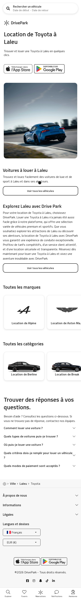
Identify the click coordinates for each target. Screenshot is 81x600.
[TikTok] (47, 580)
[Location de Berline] (24, 364)
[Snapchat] (40, 580)
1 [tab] (39, 182)
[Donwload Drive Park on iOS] (18, 68)
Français (16, 532)
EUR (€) (11, 542)
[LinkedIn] (53, 580)
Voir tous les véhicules (40, 191)
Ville (13, 483)
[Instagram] (34, 580)
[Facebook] (27, 580)
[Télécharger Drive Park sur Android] (49, 68)
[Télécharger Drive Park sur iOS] (27, 561)
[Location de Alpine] (24, 310)
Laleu (23, 483)
